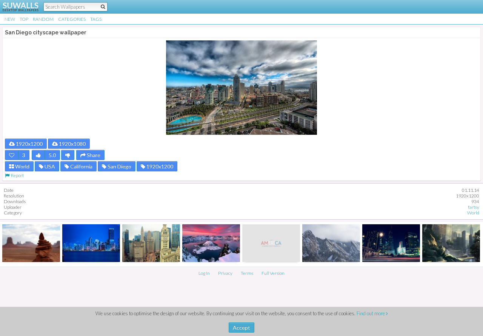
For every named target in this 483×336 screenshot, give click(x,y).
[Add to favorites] (11, 155)
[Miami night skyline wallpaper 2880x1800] (91, 243)
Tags (96, 19)
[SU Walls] (16, 6)
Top (24, 19)
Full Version (273, 273)
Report (16, 175)
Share (93, 155)
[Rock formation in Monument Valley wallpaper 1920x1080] (31, 243)
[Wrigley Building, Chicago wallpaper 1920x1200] (151, 243)
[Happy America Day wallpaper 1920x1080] (271, 243)
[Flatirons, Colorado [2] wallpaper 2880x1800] (331, 243)
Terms (247, 273)
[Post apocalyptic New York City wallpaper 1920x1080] (451, 243)
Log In (204, 273)
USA (49, 166)
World (21, 166)
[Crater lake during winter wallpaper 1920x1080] (211, 243)
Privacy (225, 273)
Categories (72, 19)
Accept (241, 327)
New (10, 19)
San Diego (118, 166)
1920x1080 (72, 143)
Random (43, 19)
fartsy (473, 207)
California (80, 166)
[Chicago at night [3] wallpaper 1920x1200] (391, 243)
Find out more (371, 313)
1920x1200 (29, 143)
